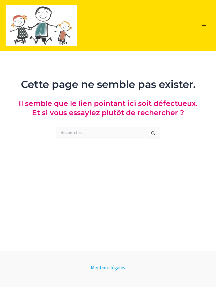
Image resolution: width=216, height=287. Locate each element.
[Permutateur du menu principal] (204, 25)
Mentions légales (108, 268)
